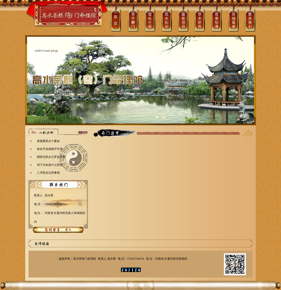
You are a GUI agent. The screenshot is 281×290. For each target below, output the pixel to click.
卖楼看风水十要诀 (48, 141)
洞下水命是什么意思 (50, 164)
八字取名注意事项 (48, 172)
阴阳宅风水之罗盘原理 (51, 157)
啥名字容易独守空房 (50, 149)
